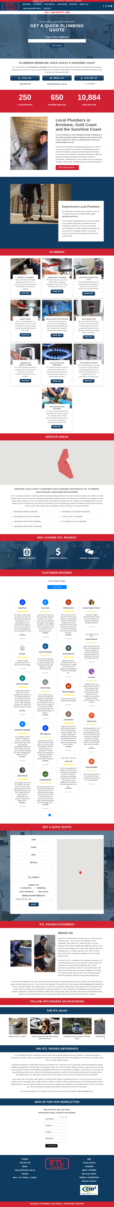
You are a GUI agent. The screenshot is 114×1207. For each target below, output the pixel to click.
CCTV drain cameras (91, 324)
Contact (47, 8)
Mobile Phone (49, 1138)
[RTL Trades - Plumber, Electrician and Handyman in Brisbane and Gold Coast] (10, 6)
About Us (84, 4)
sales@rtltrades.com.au (57, 84)
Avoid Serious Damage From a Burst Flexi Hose (60, 1037)
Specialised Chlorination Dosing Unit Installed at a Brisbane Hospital (92, 1037)
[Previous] (8, 555)
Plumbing (37, 4)
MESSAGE (33, 862)
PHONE (33, 847)
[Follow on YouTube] (94, 84)
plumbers (15, 992)
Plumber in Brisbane (92, 135)
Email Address (50, 1119)
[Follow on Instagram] (106, 6)
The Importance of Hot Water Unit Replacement (28, 1037)
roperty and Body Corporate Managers (85, 152)
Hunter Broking (25, 1181)
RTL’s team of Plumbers (85, 365)
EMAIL (33, 855)
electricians (23, 992)
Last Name (48, 1132)
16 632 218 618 (89, 1163)
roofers (30, 992)
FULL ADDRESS (33, 877)
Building (27, 4)
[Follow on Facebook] (103, 6)
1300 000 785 (25, 84)
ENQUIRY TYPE (33, 885)
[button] (66, 462)
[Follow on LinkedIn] (111, 6)
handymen (40, 992)
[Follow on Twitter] (109, 6)
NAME (34, 839)
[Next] (105, 555)
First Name (48, 1125)
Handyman (62, 4)
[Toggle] (12, 512)
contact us (89, 984)
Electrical (49, 4)
